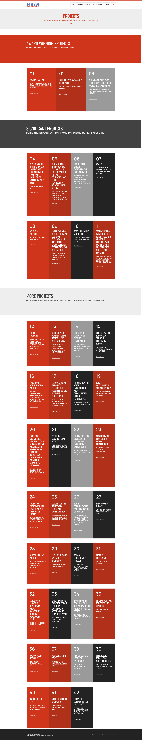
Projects (100, 4)
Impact (94, 4)
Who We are (79, 4)
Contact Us (107, 4)
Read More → (34, 93)
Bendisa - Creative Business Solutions (106, 735)
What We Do (87, 4)
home (73, 4)
